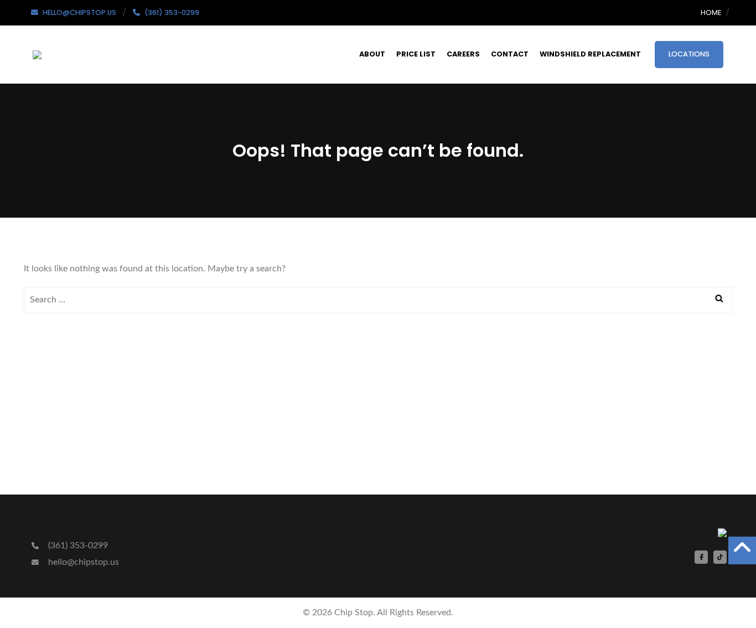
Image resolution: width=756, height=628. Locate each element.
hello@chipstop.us (82, 562)
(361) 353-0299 (77, 545)
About (372, 54)
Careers (463, 54)
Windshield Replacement (590, 54)
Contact (510, 54)
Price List (416, 54)
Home (711, 12)
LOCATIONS (689, 54)
